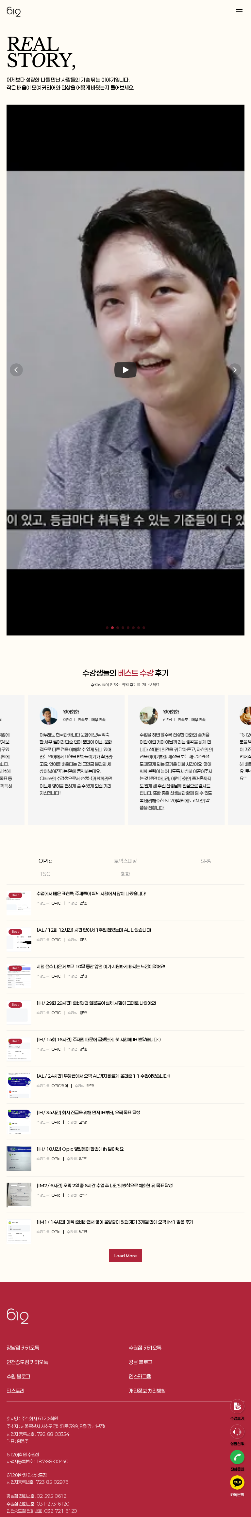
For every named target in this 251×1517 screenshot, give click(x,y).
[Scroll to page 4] (123, 627)
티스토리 (16, 1391)
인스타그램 (140, 1376)
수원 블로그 (18, 1376)
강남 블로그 (140, 1362)
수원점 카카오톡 (145, 1348)
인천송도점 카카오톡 (27, 1362)
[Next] (234, 369)
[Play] (125, 370)
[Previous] (16, 369)
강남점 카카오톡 (23, 1348)
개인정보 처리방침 (147, 1391)
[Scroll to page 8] (144, 627)
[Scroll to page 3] (117, 627)
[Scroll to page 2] (112, 627)
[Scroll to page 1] (106, 627)
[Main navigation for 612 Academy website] (125, 11)
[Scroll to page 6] (133, 627)
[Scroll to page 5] (128, 627)
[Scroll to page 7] (138, 627)
